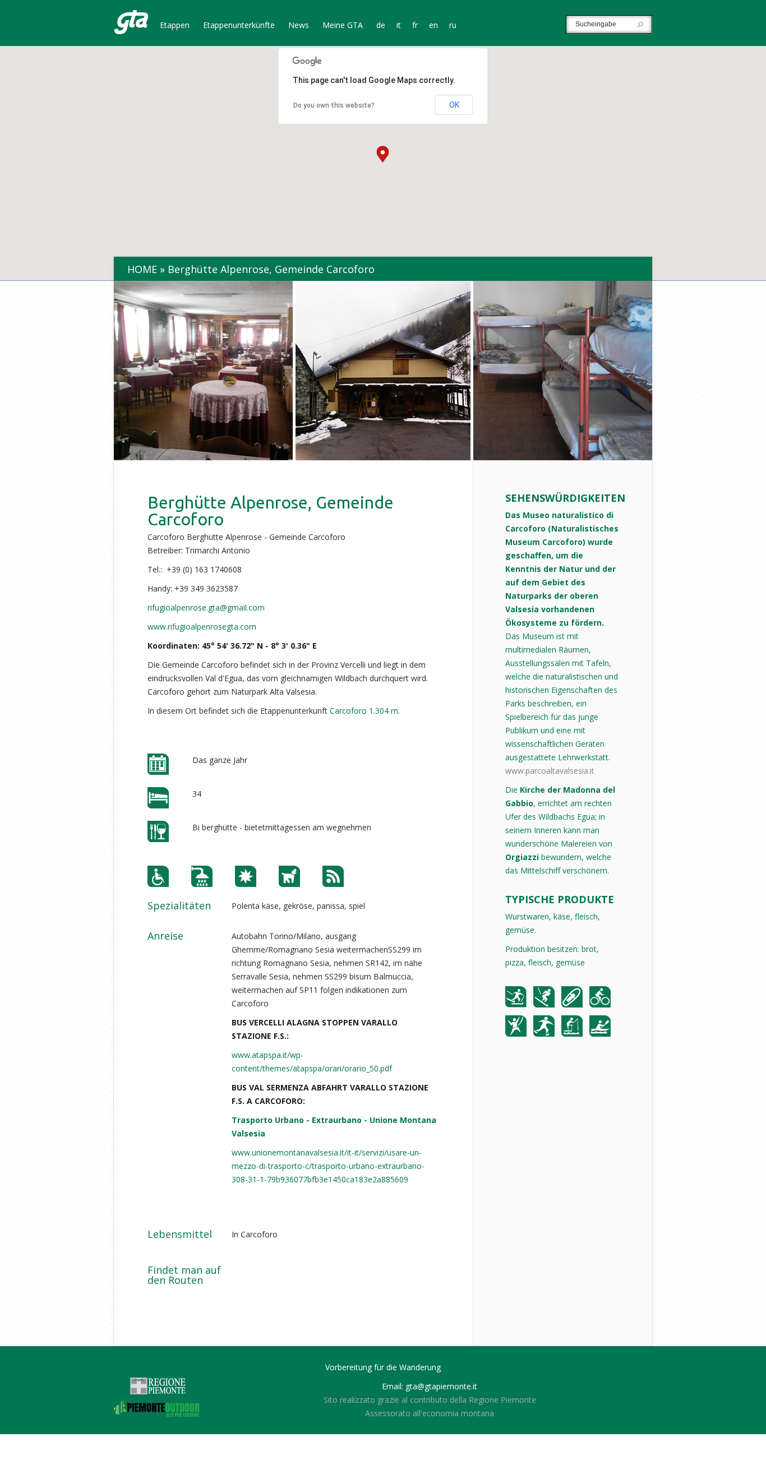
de (380, 25)
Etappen (175, 25)
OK (454, 104)
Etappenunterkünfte (239, 25)
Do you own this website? (334, 105)
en (433, 25)
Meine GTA (342, 25)
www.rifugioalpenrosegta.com (201, 626)
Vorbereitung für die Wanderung (383, 1367)
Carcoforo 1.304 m (364, 710)
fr (415, 25)
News (298, 25)
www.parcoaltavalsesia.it (549, 770)
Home (142, 269)
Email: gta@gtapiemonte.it (429, 1386)
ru (452, 25)
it (398, 25)
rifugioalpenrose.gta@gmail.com (206, 607)
